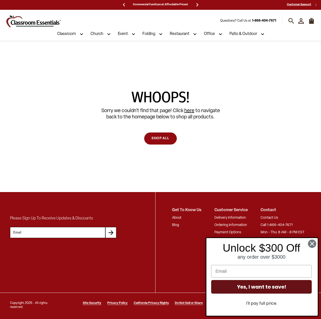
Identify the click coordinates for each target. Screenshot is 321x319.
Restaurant (179, 34)
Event (123, 34)
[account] (301, 21)
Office (209, 34)
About (176, 218)
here (189, 110)
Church (97, 34)
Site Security (92, 303)
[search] (291, 21)
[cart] (311, 23)
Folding (148, 34)
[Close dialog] (312, 243)
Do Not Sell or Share (189, 303)
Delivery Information (230, 218)
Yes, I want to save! (261, 286)
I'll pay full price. (261, 303)
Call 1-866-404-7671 (277, 225)
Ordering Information (230, 225)
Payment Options (227, 232)
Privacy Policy (117, 303)
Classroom (66, 34)
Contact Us (269, 218)
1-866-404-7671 (264, 21)
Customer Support (299, 4)
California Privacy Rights (151, 303)
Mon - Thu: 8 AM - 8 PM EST (282, 232)
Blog (175, 225)
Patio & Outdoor (243, 34)
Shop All (160, 138)
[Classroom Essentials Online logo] (33, 21)
